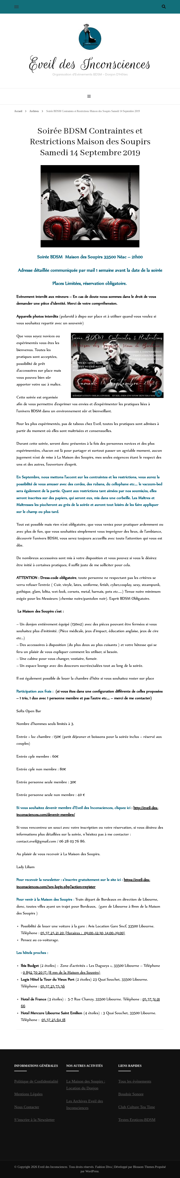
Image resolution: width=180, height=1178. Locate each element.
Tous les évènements (134, 1081)
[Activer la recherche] (164, 7)
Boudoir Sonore (131, 1094)
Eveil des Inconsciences (90, 64)
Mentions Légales (28, 1094)
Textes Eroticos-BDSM (136, 1119)
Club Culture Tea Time (136, 1107)
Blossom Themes (143, 1167)
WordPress (92, 1171)
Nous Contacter (26, 1107)
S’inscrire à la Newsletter (34, 1119)
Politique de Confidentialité (36, 1081)
